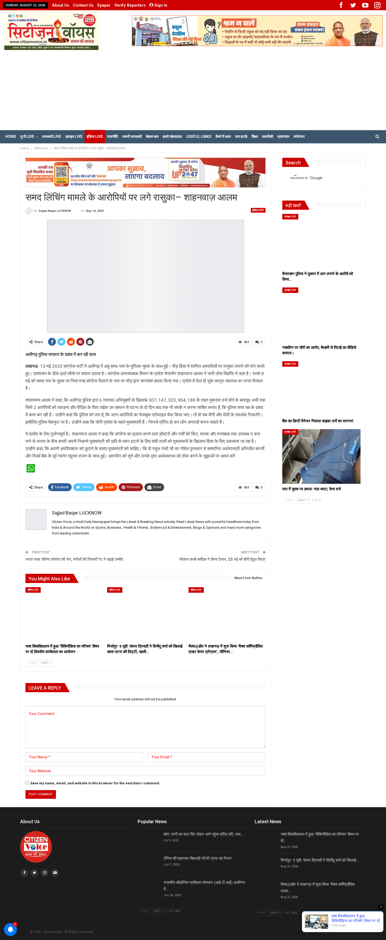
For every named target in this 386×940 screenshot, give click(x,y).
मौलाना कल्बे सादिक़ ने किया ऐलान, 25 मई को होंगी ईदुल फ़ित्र (222, 559)
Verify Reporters (129, 5)
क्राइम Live (73, 136)
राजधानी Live (51, 136)
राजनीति (112, 136)
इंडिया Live (95, 136)
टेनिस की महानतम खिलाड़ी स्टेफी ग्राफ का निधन (198, 858)
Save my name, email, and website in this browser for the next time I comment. (95, 783)
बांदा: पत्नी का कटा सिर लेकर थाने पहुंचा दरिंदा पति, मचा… (204, 834)
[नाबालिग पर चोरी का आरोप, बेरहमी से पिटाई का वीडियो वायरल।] (321, 314)
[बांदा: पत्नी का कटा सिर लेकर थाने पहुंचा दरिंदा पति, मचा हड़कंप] (149, 839)
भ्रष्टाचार (283, 136)
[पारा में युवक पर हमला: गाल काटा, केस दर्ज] (321, 456)
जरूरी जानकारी (132, 136)
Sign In (160, 5)
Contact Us (83, 5)
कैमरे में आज (223, 136)
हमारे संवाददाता (172, 136)
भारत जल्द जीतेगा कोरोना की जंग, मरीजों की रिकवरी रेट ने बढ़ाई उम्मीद (74, 559)
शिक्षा (255, 136)
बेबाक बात (152, 136)
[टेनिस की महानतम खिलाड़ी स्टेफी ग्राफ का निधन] (149, 863)
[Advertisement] (193, 90)
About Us (60, 5)
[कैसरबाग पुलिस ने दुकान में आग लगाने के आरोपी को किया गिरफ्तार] (321, 241)
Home (10, 136)
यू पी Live (27, 136)
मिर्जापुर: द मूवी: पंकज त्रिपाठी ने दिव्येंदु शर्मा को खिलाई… (320, 860)
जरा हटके (241, 136)
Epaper (104, 5)
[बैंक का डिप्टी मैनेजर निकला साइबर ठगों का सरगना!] (321, 388)
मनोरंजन (299, 136)
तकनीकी (267, 136)
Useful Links (198, 136)
